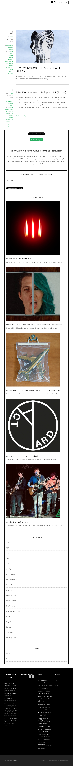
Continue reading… (21, 116)
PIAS (7, 63)
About (8, 654)
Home (8, 659)
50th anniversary (47, 696)
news (39, 737)
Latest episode (11, 601)
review (11, 63)
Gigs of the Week (44, 721)
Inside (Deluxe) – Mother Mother (18, 259)
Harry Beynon (9, 61)
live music (45, 729)
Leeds (40, 729)
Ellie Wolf (47, 718)
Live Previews (10, 606)
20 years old (47, 683)
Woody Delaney (41, 748)
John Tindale (46, 726)
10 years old (43, 680)
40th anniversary (42, 694)
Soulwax (10, 65)
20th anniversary (42, 685)
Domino (40, 715)
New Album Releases (13, 611)
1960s (8, 543)
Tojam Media (13, 760)
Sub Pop (50, 745)
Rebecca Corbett (42, 742)
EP (50, 718)
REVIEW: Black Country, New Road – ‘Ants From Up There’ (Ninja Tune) (33, 390)
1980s (8, 553)
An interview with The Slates (17, 522)
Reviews (10, 49)
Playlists (8, 622)
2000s (8, 564)
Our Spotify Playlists (36, 140)
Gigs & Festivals (11, 595)
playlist (40, 739)
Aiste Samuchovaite (44, 699)
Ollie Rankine (45, 737)
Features (9, 590)
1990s (8, 558)
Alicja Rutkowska (44, 707)
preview (48, 739)
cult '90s (49, 712)
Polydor (44, 739)
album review (46, 704)
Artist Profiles (10, 574)
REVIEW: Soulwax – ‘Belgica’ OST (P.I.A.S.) (41, 92)
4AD (39, 680)
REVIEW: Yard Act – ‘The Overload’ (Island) (22, 456)
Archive (8, 569)
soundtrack (9, 119)
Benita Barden (41, 710)
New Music (47, 734)
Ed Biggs (10, 93)
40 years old (46, 691)
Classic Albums (11, 585)
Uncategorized (11, 638)
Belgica (7, 109)
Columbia (45, 712)
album (11, 51)
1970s (8, 548)
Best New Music (11, 580)
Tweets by (9, 180)
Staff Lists (9, 632)
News (8, 616)
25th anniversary (44, 688)
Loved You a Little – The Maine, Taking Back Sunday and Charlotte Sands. (34, 325)
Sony (47, 745)
